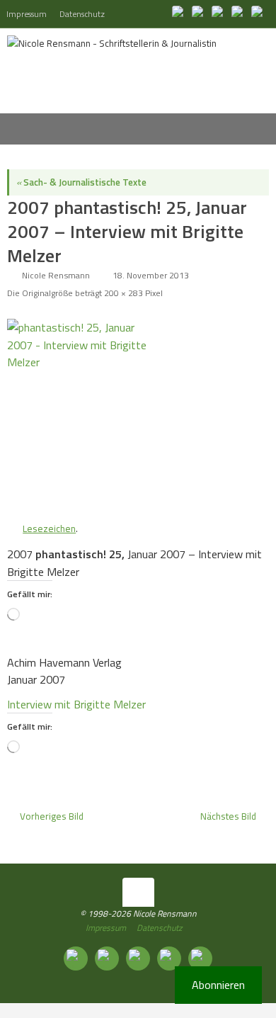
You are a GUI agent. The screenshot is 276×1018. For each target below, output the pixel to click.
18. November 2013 (151, 275)
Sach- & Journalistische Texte (81, 182)
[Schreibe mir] (259, 13)
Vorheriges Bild (52, 816)
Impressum (26, 14)
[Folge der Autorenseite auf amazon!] (239, 13)
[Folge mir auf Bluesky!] (199, 13)
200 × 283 (123, 293)
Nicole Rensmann (56, 275)
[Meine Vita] (180, 13)
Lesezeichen (49, 528)
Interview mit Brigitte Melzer (76, 704)
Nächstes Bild (228, 816)
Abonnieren (218, 984)
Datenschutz (82, 14)
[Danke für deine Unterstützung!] (219, 13)
